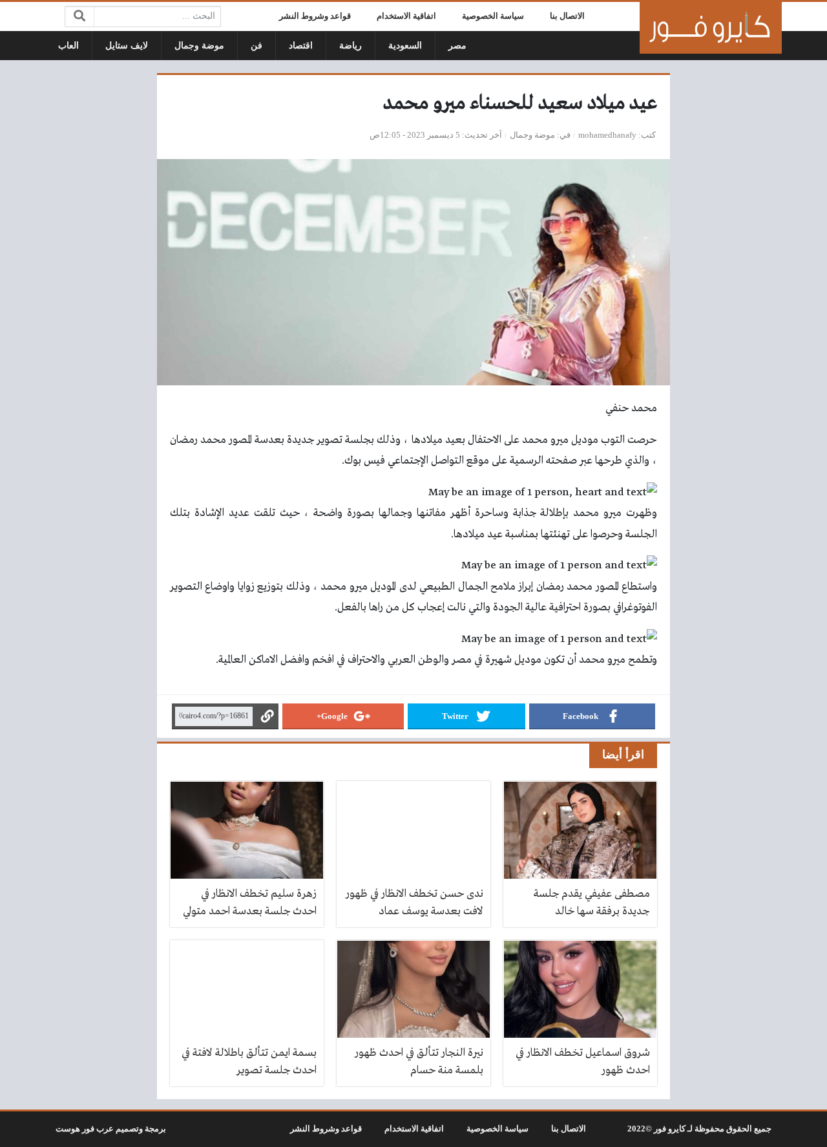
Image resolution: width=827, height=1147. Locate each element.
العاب (68, 45)
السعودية (405, 45)
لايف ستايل (126, 45)
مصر (457, 45)
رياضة (350, 45)
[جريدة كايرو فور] (711, 28)
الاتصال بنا (567, 16)
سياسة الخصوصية (493, 16)
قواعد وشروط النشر (315, 16)
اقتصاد (301, 45)
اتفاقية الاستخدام (406, 16)
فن (256, 45)
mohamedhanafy (607, 135)
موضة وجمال (199, 45)
